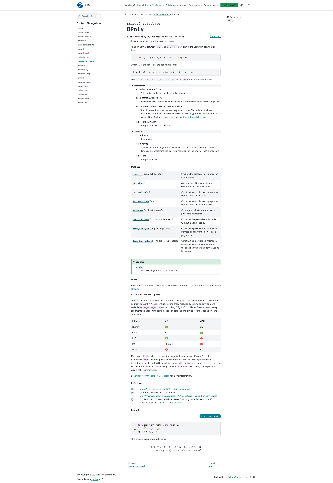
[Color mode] (242, 5)
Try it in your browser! (210, 416)
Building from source (176, 5)
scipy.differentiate (86, 45)
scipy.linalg (83, 69)
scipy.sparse (83, 90)
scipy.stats (82, 102)
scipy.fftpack (83, 53)
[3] (138, 288)
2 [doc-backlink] (132, 392)
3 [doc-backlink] (132, 399)
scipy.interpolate (86, 61)
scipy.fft (81, 49)
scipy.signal (83, 86)
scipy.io (81, 65)
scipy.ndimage (84, 73)
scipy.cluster (83, 32)
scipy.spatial (83, 94)
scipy (80, 28)
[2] (135, 288)
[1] (132, 288)
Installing (128, 5)
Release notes (211, 5)
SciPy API (133, 14)
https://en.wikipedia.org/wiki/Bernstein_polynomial (164, 389)
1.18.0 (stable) (228, 5)
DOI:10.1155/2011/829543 (169, 402)
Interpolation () (156, 14)
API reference (157, 5)
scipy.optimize (84, 82)
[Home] (125, 14)
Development (195, 5)
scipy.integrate (84, 57)
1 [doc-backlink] (132, 389)
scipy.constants (85, 36)
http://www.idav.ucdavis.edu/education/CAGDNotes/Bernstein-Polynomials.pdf (178, 395)
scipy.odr (82, 78)
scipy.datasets (84, 40)
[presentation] (175, 448)
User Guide (142, 5)
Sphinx (94, 479)
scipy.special (83, 98)
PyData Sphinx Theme (238, 477)
